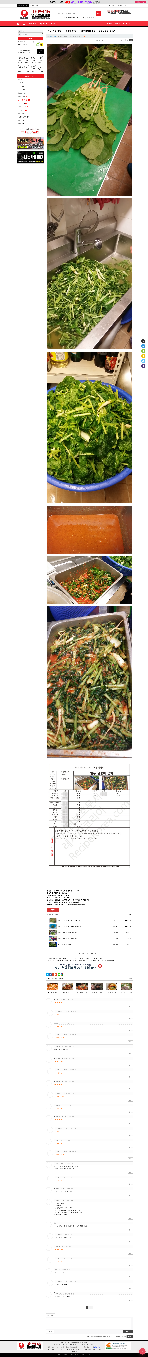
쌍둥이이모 (58, 1293)
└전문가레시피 (22, 106)
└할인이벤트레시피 (23, 117)
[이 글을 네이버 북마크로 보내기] (59, 974)
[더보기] (130, 914)
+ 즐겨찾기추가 (34, 5)
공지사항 (20, 79)
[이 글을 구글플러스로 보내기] (53, 974)
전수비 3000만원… (82, 992)
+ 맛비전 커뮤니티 (22, 5)
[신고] (84, 36)
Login (30, 38)
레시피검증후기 (22, 120)
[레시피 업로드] (143, 361)
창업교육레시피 (22, 113)
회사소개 (63, 1342)
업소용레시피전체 (23, 100)
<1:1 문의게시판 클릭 (96, 958)
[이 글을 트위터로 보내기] (47, 974)
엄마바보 (58, 1081)
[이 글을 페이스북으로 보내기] (50, 974)
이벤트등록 (21, 86)
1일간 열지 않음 (140, 2)
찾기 (129, 5)
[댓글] (143, 346)
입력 (128, 1331)
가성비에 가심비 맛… (126, 992)
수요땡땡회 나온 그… (97, 992)
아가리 (57, 1140)
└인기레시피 (21, 110)
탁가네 (57, 1188)
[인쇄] (85, 36)
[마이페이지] (143, 351)
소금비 (57, 999)
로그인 (112, 5)
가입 (120, 5)
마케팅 (53, 24)
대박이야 (58, 1246)
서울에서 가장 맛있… (52, 992)
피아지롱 (58, 1116)
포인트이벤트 (22, 89)
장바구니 (124, 24)
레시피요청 (21, 124)
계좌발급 (40, 51)
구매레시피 (117, 24)
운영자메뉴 (21, 83)
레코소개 (75, 18)
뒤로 (127, 40)
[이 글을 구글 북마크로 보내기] (62, 974)
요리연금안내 (90, 18)
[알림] (143, 356)
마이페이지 (109, 24)
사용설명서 (82, 18)
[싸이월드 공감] (56, 974)
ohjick (57, 1163)
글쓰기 (131, 40)
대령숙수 (61, 36)
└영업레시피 (21, 103)
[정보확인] (97, 1347)
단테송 (55, 1269)
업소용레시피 (32, 24)
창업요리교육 (43, 24)
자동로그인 (22, 41)
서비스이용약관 (71, 1342)
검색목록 (123, 40)
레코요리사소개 (22, 93)
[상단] (143, 366)
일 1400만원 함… (67, 992)
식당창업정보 (22, 96)
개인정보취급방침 (82, 1342)
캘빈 (55, 1223)
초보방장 (56, 1023)
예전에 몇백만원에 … (111, 992)
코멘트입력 (51, 1315)
